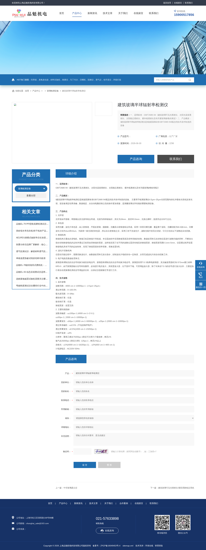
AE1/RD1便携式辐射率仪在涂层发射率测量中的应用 (32, 237)
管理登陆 (159, 546)
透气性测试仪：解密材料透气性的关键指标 (32, 251)
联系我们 (189, 3)
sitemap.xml (128, 546)
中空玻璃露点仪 (70, 488)
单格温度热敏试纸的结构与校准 (31, 258)
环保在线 (149, 546)
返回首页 (167, 3)
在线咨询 (109, 530)
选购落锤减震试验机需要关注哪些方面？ (32, 279)
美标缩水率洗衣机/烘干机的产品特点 (32, 231)
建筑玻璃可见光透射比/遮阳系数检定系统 (176, 488)
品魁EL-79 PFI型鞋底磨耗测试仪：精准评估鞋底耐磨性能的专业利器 (32, 224)
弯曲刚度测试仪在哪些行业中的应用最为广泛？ (32, 285)
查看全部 (30, 195)
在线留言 (178, 3)
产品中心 (77, 13)
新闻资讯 (92, 13)
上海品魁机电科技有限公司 (31, 3)
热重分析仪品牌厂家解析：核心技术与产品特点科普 (32, 244)
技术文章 (107, 13)
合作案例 (124, 503)
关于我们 (123, 13)
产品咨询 (136, 159)
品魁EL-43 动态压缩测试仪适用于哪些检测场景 (32, 272)
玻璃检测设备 (53, 91)
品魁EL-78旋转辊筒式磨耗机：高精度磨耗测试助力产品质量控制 (32, 265)
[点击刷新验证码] (101, 451)
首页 (61, 13)
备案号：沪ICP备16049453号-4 (106, 546)
